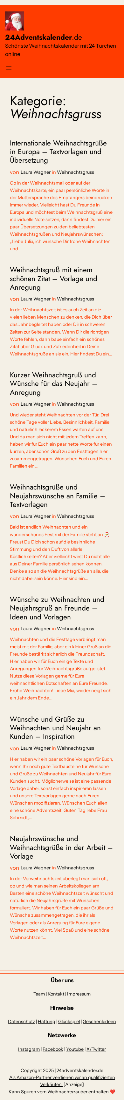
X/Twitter (96, 1049)
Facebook (53, 1049)
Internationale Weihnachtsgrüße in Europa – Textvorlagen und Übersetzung (58, 152)
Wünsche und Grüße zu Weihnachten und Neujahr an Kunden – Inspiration (55, 728)
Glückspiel (69, 1021)
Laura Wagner (36, 172)
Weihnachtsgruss (75, 172)
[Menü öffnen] (9, 68)
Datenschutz (21, 1021)
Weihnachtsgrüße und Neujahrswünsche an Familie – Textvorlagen (57, 496)
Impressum (79, 994)
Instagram (29, 1049)
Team (39, 994)
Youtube (75, 1049)
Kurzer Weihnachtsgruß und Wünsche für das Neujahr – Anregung (53, 384)
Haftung (46, 1021)
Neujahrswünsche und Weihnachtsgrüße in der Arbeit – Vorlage (61, 847)
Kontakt (56, 994)
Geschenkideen (99, 1021)
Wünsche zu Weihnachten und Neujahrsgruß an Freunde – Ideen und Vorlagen (57, 608)
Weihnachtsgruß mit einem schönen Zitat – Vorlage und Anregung (53, 279)
